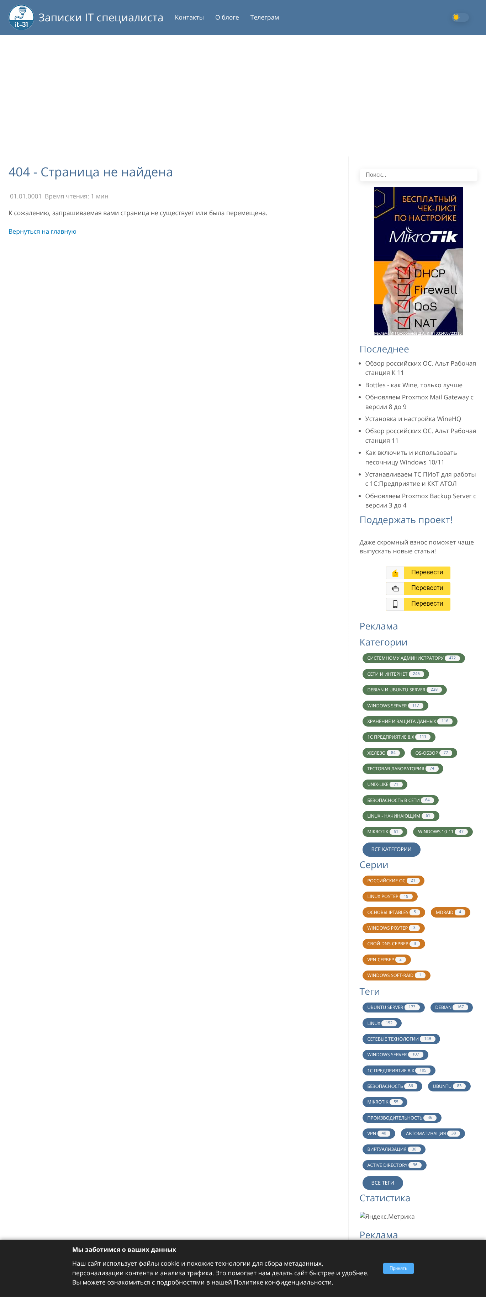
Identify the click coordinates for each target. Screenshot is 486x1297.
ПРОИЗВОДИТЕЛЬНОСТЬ (399, 1118)
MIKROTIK (382, 831)
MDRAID (448, 912)
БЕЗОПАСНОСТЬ (390, 1086)
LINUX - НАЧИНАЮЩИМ (398, 816)
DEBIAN (449, 1007)
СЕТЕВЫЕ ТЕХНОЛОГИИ (399, 1039)
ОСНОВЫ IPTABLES (391, 912)
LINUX (379, 1023)
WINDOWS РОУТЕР (391, 928)
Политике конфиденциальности (283, 1282)
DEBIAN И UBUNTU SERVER (402, 689)
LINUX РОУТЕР (387, 896)
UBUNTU (447, 1086)
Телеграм (264, 17)
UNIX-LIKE (382, 784)
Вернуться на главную (42, 231)
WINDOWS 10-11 (441, 831)
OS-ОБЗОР (431, 753)
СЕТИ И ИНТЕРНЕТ (393, 674)
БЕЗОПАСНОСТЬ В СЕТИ (398, 800)
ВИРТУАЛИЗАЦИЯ (391, 1149)
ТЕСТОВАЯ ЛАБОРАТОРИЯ (400, 768)
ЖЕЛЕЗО (381, 753)
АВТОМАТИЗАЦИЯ (431, 1133)
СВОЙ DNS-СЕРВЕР (391, 943)
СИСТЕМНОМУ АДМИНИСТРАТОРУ (411, 658)
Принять (398, 1268)
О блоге (227, 17)
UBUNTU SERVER (391, 1007)
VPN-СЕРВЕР (384, 959)
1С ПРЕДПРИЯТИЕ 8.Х (396, 1070)
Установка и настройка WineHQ (413, 419)
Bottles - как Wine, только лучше (414, 385)
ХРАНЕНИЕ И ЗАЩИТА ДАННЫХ (407, 721)
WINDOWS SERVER (393, 705)
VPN (376, 1133)
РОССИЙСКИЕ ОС (391, 880)
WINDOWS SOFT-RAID (394, 975)
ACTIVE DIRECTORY (392, 1165)
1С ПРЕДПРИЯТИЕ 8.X (396, 737)
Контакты (189, 17)
